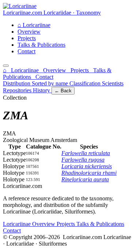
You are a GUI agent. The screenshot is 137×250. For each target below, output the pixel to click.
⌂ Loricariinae (21, 70)
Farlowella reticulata (85, 153)
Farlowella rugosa (82, 160)
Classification (85, 83)
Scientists (112, 83)
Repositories (18, 90)
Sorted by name (50, 83)
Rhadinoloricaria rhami (89, 173)
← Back (63, 90)
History (42, 90)
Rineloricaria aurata (85, 179)
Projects (27, 38)
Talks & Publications (41, 45)
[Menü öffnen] (6, 66)
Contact (26, 51)
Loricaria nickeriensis (86, 166)
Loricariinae (34, 25)
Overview (29, 31)
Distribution (17, 83)
